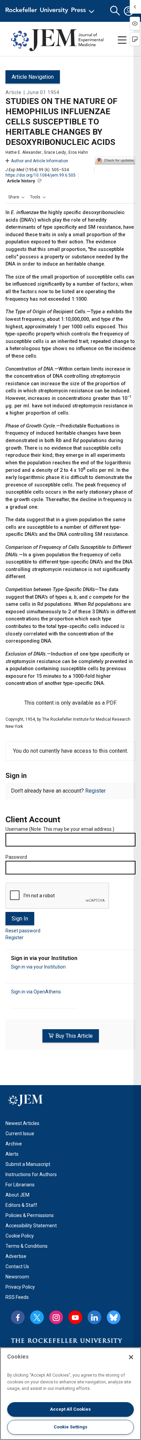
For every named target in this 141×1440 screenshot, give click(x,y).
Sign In (20, 918)
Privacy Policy (20, 1287)
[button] (16, 197)
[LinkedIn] (94, 1317)
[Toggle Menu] (122, 40)
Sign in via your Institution (38, 967)
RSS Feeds (17, 1297)
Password (16, 857)
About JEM (17, 1195)
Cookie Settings (70, 1426)
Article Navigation (33, 77)
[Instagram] (56, 1317)
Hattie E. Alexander (23, 152)
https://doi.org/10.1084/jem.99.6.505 (40, 175)
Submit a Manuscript (27, 1164)
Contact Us (17, 1266)
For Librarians (20, 1184)
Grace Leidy (55, 152)
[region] (70, 1393)
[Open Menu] (51, 11)
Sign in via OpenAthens (36, 991)
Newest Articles (22, 1123)
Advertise (15, 1256)
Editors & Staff (21, 1205)
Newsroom (17, 1276)
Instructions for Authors (31, 1174)
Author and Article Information (39, 161)
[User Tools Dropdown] (129, 11)
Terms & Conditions (26, 1246)
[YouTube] (75, 1317)
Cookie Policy (19, 1236)
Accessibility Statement (31, 1225)
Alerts (11, 1154)
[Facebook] (18, 1317)
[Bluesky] (113, 1317)
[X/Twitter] (37, 1317)
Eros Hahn (78, 152)
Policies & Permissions (29, 1215)
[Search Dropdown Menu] (115, 11)
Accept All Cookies (70, 1409)
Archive (13, 1143)
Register (95, 790)
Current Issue (19, 1133)
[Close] (131, 1357)
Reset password (22, 930)
